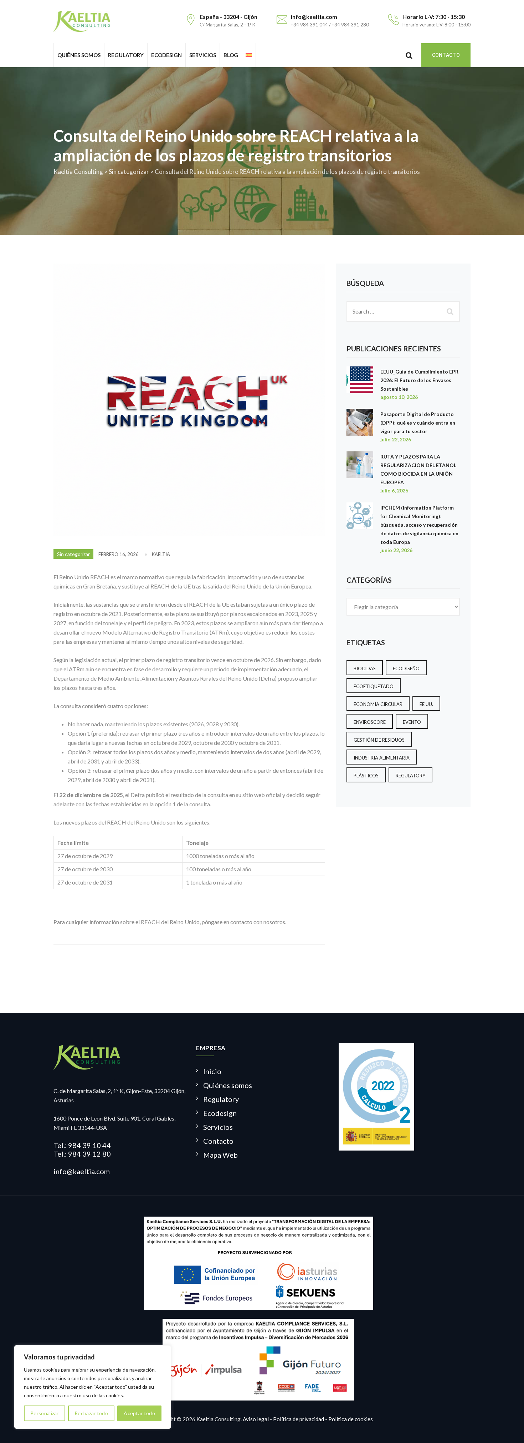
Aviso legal (256, 1419)
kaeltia (161, 554)
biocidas (365, 668)
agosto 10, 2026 (399, 397)
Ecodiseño (406, 668)
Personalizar (44, 1413)
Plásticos (366, 775)
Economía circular (378, 704)
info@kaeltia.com (81, 1171)
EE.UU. (426, 704)
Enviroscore (370, 722)
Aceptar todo (139, 1413)
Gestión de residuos (379, 740)
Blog (231, 55)
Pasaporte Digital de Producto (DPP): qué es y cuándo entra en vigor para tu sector (417, 422)
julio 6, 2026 (394, 490)
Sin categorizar (73, 554)
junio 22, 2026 (396, 550)
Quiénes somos (79, 55)
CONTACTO (446, 55)
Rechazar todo (91, 1413)
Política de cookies (350, 1419)
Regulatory (126, 55)
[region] (92, 1387)
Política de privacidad (298, 1419)
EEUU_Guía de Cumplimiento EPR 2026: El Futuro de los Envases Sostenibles (419, 380)
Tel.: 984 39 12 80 (82, 1153)
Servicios (202, 55)
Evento (412, 722)
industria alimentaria (382, 758)
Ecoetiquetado (374, 686)
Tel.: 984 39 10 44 (82, 1145)
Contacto (218, 1141)
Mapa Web (220, 1155)
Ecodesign (166, 55)
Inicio (212, 1071)
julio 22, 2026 (395, 439)
